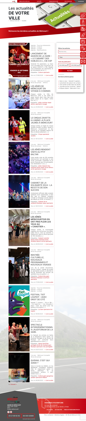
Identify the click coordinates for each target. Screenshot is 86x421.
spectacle (46, 72)
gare (47, 276)
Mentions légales (59, 415)
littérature (34, 278)
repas (49, 102)
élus (49, 166)
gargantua (50, 376)
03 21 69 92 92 (14, 416)
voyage (44, 104)
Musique (39, 203)
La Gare (40, 309)
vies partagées (47, 346)
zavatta (33, 136)
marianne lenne (35, 167)
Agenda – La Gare (36, 48)
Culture (40, 72)
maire (36, 240)
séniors (33, 104)
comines (44, 102)
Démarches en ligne (53, 1)
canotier (46, 238)
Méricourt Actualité (44, 81)
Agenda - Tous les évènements (40, 45)
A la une (33, 81)
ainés (40, 102)
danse (32, 240)
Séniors (45, 82)
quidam (33, 377)
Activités (39, 1)
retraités (33, 241)
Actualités (58, 409)
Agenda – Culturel (36, 47)
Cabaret (44, 166)
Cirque (40, 134)
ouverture (46, 278)
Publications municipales (72, 409)
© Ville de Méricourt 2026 (73, 415)
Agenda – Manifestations (38, 50)
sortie (32, 169)
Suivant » (14, 384)
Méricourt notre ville (24, 1)
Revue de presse (36, 82)
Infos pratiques (68, 1)
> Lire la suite (48, 75)
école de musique (42, 345)
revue (46, 167)
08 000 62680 (28, 416)
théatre (44, 377)
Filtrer (70, 70)
